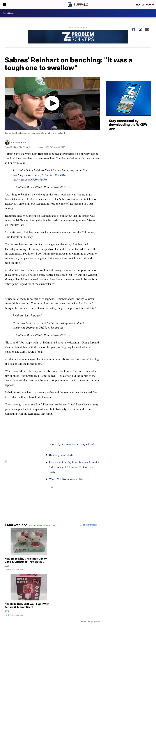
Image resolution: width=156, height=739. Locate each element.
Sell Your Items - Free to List (41, 525)
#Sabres (49, 175)
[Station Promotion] (78, 37)
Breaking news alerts (61, 455)
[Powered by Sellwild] (95, 622)
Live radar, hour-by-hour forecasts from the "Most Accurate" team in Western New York (74, 466)
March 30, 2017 (60, 187)
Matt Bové (20, 142)
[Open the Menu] (4, 4)
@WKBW (60, 175)
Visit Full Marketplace (90, 525)
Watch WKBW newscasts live (66, 479)
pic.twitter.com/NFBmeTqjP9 (30, 179)
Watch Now (144, 4)
